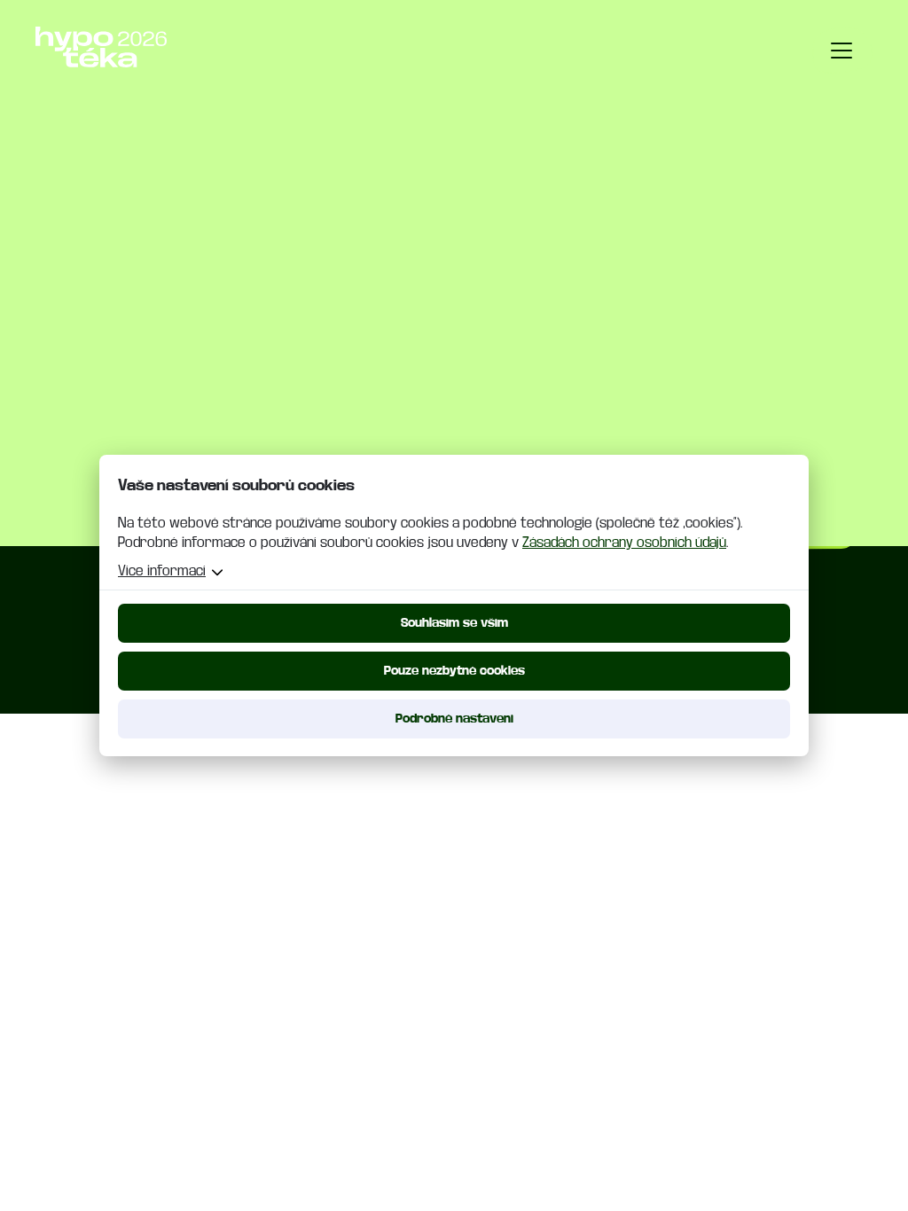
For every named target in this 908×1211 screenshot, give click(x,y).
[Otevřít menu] (842, 50)
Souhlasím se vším (454, 622)
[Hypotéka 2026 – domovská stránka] (101, 47)
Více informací (162, 571)
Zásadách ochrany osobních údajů (624, 543)
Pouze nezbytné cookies (454, 670)
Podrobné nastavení (454, 718)
